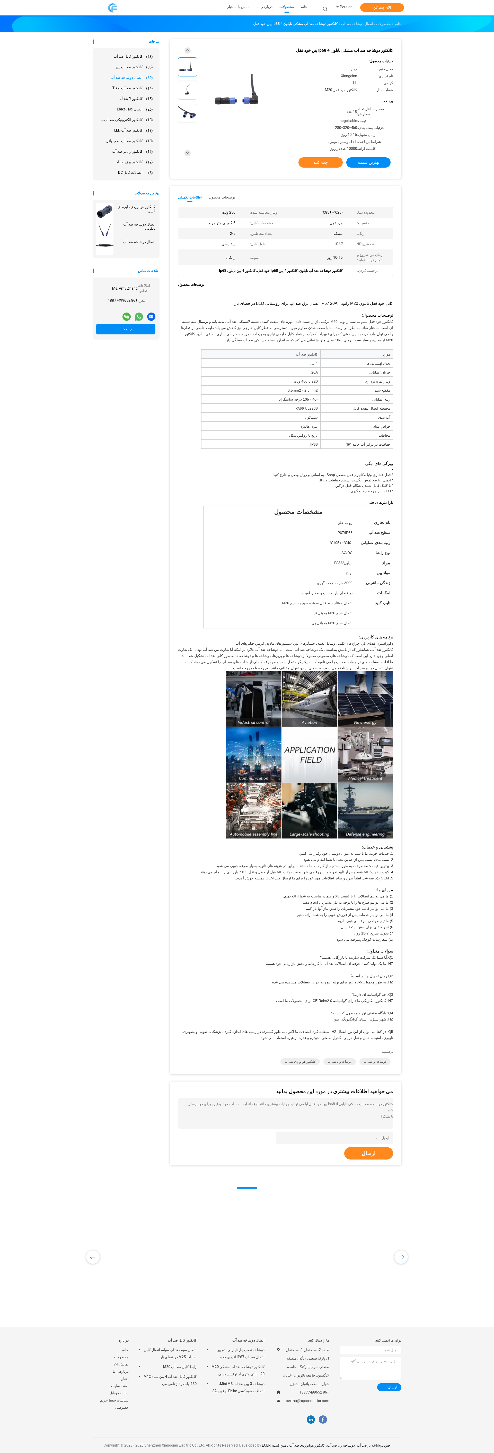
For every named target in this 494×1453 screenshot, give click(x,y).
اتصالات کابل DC (135, 172)
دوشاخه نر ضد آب (375, 1061)
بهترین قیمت (368, 162)
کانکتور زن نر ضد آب (132, 151)
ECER (266, 1445)
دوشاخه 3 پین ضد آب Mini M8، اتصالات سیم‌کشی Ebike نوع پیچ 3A (238, 1387)
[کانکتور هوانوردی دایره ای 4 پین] (104, 211)
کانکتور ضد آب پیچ (134, 67)
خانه (125, 1350)
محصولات (121, 1357)
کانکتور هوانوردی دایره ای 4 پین (136, 209)
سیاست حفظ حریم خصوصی (114, 1403)
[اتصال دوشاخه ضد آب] (104, 246)
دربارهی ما (121, 1371)
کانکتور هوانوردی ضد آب (300, 1061)
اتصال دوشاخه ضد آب (131, 77)
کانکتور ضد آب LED (133, 130)
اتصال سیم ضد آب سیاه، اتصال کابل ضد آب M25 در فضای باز (170, 1353)
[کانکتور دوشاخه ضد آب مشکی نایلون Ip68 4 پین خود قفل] (243, 91)
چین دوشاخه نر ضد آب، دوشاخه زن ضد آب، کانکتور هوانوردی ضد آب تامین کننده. (330, 1445)
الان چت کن (382, 7)
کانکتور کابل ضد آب (133, 56)
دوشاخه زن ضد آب (339, 1061)
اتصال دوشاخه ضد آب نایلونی (139, 226)
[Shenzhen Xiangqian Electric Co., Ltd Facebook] (323, 1419)
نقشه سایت (120, 1386)
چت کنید (126, 329)
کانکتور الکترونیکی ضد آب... (127, 120)
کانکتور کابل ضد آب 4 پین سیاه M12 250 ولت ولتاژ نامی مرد (170, 1380)
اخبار (125, 1379)
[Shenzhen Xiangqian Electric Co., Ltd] (112, 8)
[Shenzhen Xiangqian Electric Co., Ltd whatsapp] (139, 314)
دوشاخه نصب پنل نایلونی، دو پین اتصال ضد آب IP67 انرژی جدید (240, 1353)
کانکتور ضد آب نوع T (132, 88)
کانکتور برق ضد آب (133, 162)
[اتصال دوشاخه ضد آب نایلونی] (104, 229)
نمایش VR (121, 1364)
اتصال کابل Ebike (135, 109)
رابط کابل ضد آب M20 (180, 1367)
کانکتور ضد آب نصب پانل (129, 141)
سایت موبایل (119, 1393)
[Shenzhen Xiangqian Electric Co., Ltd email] (151, 314)
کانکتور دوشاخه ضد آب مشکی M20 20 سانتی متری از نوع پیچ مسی (237, 1370)
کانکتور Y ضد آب (135, 99)
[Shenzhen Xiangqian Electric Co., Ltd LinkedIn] (311, 1419)
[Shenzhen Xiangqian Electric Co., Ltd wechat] (126, 314)
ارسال (369, 1153)
